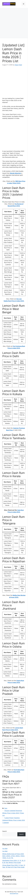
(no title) (5, 848)
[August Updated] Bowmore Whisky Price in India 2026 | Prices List (13, 813)
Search (4, 831)
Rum (5, 808)
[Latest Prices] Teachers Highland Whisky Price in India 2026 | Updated (13, 820)
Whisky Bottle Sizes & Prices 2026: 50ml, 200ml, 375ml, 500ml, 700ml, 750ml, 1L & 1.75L (13, 856)
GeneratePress (14, 893)
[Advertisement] (14, 23)
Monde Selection (15, 173)
